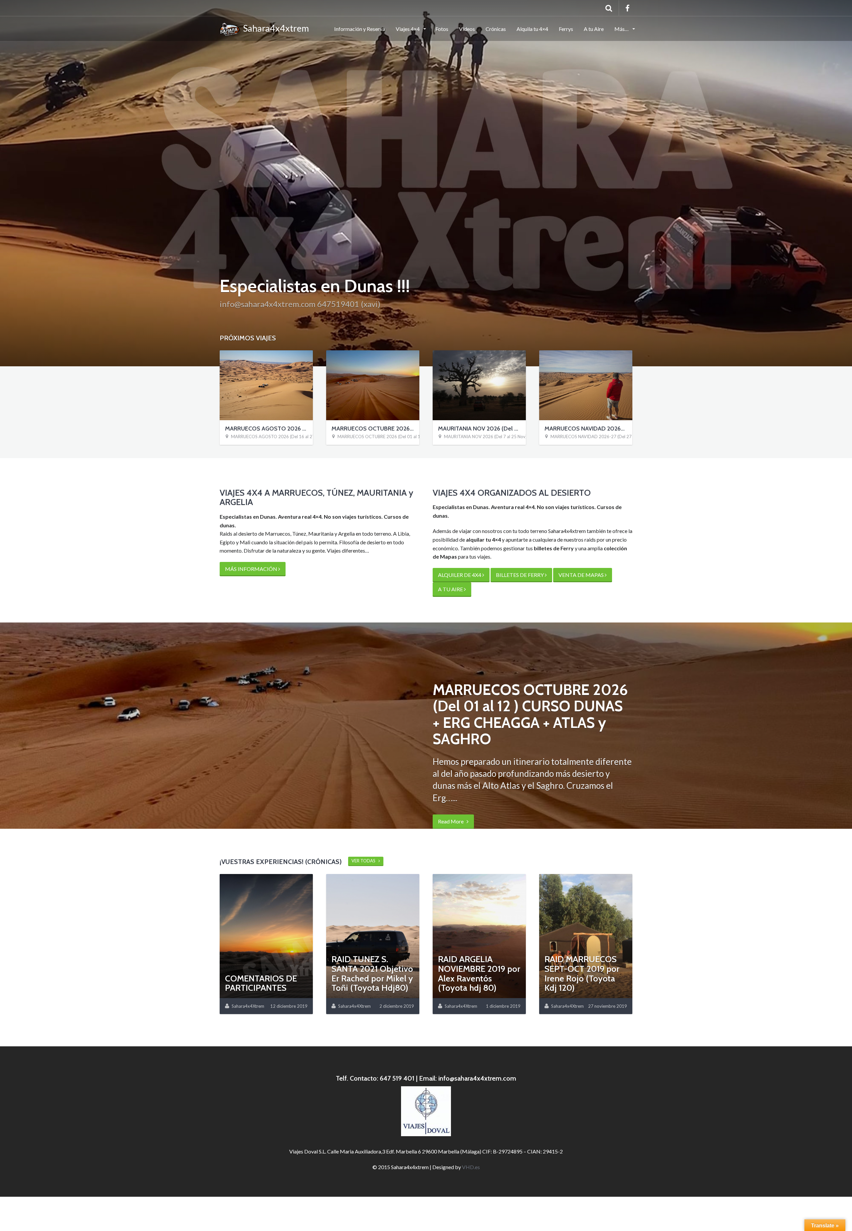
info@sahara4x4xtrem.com (477, 1078)
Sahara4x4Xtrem (248, 1006)
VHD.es (471, 1167)
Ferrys (566, 29)
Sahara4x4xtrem (274, 28)
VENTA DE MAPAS (581, 575)
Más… (622, 29)
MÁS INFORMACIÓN (251, 569)
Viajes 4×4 (408, 29)
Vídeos (467, 29)
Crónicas (496, 29)
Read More (452, 805)
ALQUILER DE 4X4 (460, 575)
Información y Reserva (359, 29)
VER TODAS (364, 860)
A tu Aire (594, 29)
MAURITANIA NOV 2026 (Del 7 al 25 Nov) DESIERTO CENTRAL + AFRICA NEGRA (523, 436)
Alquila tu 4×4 (532, 29)
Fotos (441, 29)
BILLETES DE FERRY (520, 575)
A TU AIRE (451, 589)
